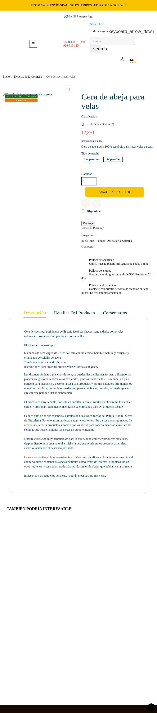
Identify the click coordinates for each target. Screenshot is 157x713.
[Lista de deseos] (86, 203)
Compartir (98, 247)
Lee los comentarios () (97, 124)
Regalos (100, 240)
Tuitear (104, 247)
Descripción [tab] (35, 312)
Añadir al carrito (115, 192)
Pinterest (110, 247)
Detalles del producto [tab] (74, 312)
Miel (92, 240)
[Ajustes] (121, 60)
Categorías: (87, 235)
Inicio (84, 240)
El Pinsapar (96, 227)
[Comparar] (96, 203)
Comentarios (115, 312)
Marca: (85, 227)
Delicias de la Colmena (119, 240)
